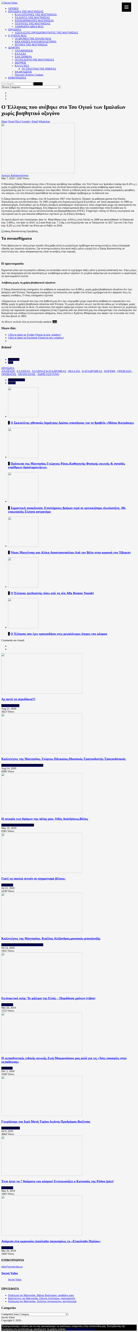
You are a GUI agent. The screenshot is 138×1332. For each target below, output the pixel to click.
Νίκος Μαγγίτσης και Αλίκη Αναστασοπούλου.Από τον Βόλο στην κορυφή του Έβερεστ (71, 552)
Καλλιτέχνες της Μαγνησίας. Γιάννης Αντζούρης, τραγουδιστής (41, 1298)
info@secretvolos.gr (12, 1266)
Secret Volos (9, 1273)
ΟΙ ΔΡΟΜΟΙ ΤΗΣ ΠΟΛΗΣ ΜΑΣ (33, 38)
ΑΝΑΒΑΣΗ (8, 371)
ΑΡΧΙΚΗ (13, 8)
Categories (13, 359)
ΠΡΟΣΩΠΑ (14, 29)
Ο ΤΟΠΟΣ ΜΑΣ (17, 35)
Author (12, 382)
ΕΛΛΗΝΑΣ (23, 371)
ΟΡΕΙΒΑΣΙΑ (124, 371)
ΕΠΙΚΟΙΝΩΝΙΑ (17, 77)
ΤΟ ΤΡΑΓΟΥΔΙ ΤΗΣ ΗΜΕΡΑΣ (39, 68)
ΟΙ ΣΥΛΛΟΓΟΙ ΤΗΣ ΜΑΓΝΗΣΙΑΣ (34, 59)
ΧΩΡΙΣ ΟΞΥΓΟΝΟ (48, 374)
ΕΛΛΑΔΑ (20, 53)
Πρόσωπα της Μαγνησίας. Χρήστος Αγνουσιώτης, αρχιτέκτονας (42, 1301)
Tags (10, 362)
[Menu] (126, 7)
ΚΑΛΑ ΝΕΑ (22, 65)
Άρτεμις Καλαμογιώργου (14, 175)
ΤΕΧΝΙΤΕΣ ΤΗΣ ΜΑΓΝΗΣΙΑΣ (32, 23)
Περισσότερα (87, 1329)
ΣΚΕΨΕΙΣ (20, 62)
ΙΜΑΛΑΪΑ (74, 371)
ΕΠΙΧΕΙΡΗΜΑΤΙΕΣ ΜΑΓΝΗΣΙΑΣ (34, 20)
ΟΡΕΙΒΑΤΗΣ (8, 374)
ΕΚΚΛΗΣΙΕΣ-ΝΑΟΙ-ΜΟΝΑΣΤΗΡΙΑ (36, 41)
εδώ (55, 321)
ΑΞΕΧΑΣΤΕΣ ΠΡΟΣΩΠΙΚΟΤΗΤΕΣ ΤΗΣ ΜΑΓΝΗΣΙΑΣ (46, 32)
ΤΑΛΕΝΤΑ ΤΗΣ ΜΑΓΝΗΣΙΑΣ (32, 17)
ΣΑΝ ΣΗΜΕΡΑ (23, 56)
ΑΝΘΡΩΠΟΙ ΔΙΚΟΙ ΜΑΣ (29, 26)
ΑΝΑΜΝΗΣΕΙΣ (24, 50)
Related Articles (16, 379)
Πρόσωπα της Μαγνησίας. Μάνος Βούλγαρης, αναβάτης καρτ (41, 1295)
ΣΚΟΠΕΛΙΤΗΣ (26, 374)
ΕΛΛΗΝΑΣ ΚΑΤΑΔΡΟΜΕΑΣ (49, 371)
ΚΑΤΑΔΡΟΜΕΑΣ (92, 371)
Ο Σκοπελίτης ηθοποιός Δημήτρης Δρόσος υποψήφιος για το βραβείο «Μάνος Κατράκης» (72, 422)
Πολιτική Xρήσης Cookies (29, 74)
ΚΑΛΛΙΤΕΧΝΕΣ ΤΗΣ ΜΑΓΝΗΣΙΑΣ (36, 14)
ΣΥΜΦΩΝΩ (73, 1329)
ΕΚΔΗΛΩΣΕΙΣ (23, 71)
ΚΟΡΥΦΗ (109, 371)
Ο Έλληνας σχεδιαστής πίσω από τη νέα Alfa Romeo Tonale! (52, 593)
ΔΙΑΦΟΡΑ (14, 47)
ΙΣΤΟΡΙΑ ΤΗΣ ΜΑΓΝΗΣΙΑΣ (31, 44)
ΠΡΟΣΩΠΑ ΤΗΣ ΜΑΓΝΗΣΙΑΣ (25, 11)
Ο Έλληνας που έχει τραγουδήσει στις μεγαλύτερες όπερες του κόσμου (59, 634)
